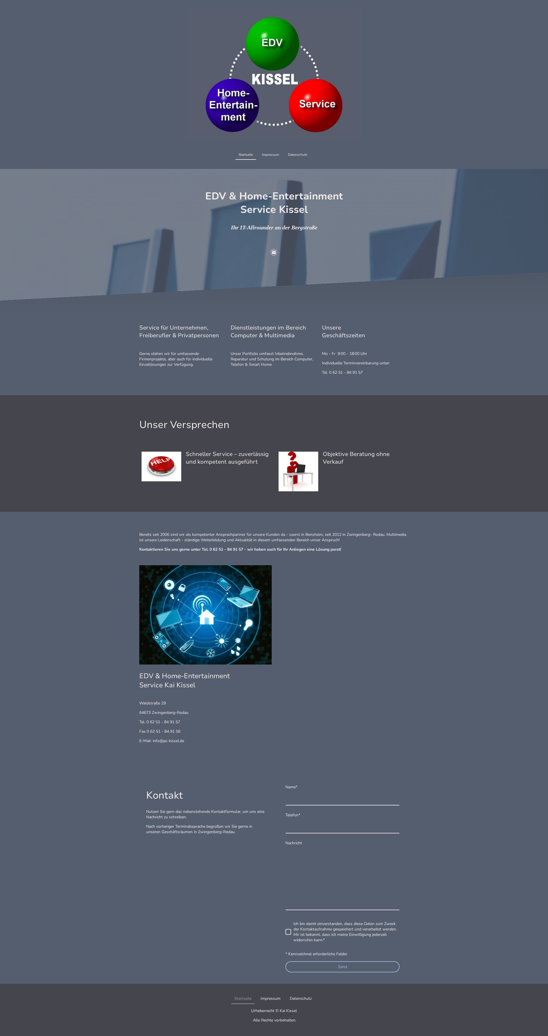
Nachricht (293, 843)
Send (342, 967)
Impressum (270, 154)
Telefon (292, 815)
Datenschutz (297, 154)
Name (291, 787)
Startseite (246, 154)
